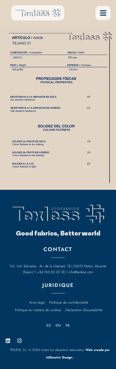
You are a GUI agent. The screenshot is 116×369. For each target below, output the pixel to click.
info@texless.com (80, 272)
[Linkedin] (8, 341)
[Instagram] (19, 341)
